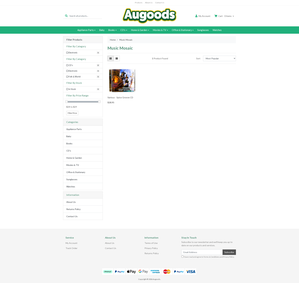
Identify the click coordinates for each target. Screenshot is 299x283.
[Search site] (66, 16)
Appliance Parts (85, 30)
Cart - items (225, 16)
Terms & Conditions (211, 257)
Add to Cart (122, 92)
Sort (198, 58)
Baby (101, 30)
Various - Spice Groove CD (120, 97)
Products (138, 2)
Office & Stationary (182, 30)
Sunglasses (203, 30)
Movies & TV (159, 30)
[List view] (117, 58)
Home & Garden (139, 30)
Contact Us (159, 2)
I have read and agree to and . (208, 257)
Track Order (71, 248)
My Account (71, 243)
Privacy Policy (151, 248)
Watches (217, 30)
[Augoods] (149, 15)
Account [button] (204, 16)
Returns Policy (73, 209)
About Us (149, 2)
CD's (122, 30)
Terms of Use (151, 243)
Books (111, 30)
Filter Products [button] (74, 39)
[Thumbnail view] (110, 58)
